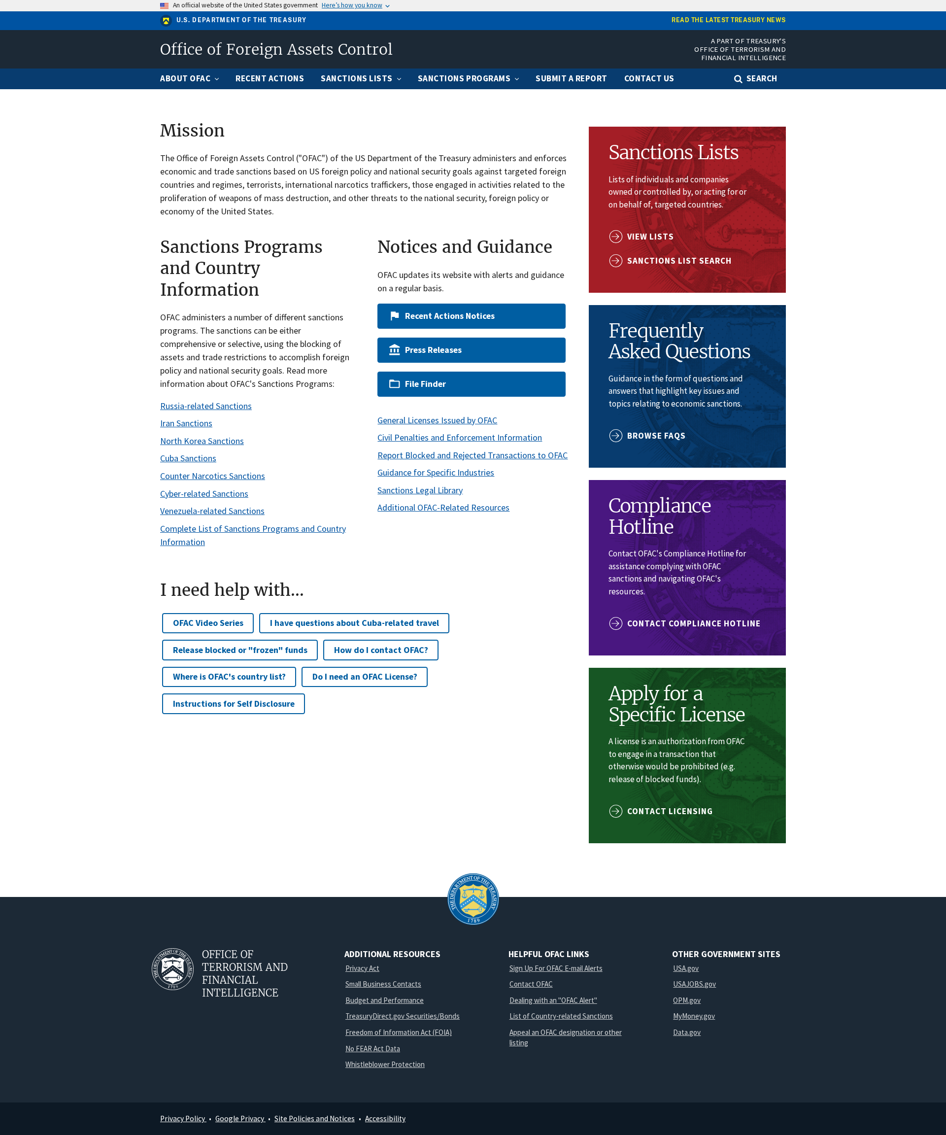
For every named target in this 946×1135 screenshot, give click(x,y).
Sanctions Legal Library (420, 490)
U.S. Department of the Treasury (241, 20)
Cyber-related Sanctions (204, 493)
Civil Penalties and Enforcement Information (459, 437)
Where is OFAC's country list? (229, 676)
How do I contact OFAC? (381, 649)
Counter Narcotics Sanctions (212, 476)
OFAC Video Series (208, 622)
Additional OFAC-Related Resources (443, 507)
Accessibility (385, 1118)
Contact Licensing (670, 811)
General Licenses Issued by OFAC (437, 420)
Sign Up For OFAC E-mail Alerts (556, 968)
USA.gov (686, 968)
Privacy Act (362, 968)
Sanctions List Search (679, 260)
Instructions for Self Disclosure (234, 703)
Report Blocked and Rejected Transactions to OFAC (472, 455)
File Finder (425, 383)
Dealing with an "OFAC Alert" (553, 1000)
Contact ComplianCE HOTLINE (694, 623)
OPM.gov (687, 1000)
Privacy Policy (183, 1118)
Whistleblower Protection (385, 1064)
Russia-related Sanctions (206, 406)
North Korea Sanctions (202, 441)
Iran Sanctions (186, 423)
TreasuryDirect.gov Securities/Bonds (402, 1016)
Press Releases (433, 349)
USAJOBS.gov (694, 984)
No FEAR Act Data (372, 1048)
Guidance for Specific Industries (435, 472)
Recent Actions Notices (450, 315)
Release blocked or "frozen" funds (240, 649)
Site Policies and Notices (314, 1118)
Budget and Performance (384, 1000)
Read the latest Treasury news (729, 20)
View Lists (650, 236)
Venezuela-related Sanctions (212, 510)
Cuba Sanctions (188, 458)
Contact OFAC (531, 984)
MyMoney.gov (694, 1016)
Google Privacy (240, 1118)
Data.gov (687, 1032)
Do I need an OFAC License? (364, 676)
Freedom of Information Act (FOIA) (398, 1032)
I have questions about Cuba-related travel (354, 622)
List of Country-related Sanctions (561, 1016)
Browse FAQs (656, 435)
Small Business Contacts (383, 984)
